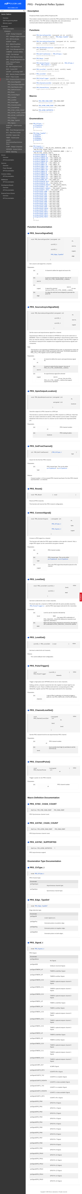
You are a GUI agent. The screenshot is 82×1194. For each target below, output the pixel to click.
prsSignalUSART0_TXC (41, 183)
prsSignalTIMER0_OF (40, 156)
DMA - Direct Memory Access (14, 57)
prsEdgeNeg (37, 138)
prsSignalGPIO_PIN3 (40, 196)
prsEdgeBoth (37, 140)
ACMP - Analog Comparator (14, 34)
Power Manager (7, 168)
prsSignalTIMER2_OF (40, 173)
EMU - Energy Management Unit (15, 59)
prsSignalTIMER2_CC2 (41, 178)
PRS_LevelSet (12, 97)
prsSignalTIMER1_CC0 (41, 166)
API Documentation (8, 28)
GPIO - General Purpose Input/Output (13, 63)
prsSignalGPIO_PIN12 (41, 212)
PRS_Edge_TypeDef (14, 120)
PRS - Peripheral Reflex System (15, 79)
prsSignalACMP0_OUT (40, 180)
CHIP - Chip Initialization (13, 46)
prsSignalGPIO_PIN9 (40, 207)
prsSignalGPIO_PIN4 (40, 198)
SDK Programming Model (10, 20)
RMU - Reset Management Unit (15, 130)
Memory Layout (7, 23)
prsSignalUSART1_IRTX (41, 190)
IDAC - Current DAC (12, 69)
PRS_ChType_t (12, 118)
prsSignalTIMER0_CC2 (41, 161)
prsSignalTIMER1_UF (40, 163)
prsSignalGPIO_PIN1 (40, 193)
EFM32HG (7, 31)
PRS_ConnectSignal (14, 94)
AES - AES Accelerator (12, 39)
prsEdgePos (37, 136)
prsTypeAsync (38, 125)
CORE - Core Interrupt (12, 54)
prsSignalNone (38, 148)
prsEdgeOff (37, 135)
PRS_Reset (11, 92)
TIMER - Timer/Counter (12, 137)
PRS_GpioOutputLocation (15, 87)
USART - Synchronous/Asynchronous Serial (14, 142)
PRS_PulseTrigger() (37, 606)
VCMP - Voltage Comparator (14, 146)
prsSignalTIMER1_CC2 (41, 170)
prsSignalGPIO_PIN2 (40, 195)
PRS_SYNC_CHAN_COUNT (16, 110)
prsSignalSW (38, 151)
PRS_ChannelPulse (13, 107)
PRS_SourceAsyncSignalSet (16, 84)
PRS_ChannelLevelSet (14, 105)
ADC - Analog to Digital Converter (15, 36)
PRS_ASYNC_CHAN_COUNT (17, 112)
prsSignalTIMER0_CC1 (41, 159)
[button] (81, 597)
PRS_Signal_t (12, 123)
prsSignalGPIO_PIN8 (40, 205)
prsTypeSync (37, 127)
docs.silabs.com (13, 8)
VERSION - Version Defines (14, 149)
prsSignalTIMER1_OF (40, 164)
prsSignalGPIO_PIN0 (40, 191)
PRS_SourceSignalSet (14, 82)
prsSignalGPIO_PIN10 (41, 208)
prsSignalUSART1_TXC (41, 186)
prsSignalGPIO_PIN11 (41, 210)
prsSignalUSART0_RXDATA (42, 185)
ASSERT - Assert (11, 41)
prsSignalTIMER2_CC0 (41, 175)
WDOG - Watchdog (11, 151)
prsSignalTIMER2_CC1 (41, 176)
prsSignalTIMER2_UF (40, 171)
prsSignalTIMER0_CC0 (41, 158)
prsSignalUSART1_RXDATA (42, 188)
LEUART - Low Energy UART (14, 71)
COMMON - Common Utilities (14, 52)
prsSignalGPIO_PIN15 (41, 217)
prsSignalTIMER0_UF (40, 154)
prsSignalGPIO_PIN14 (41, 215)
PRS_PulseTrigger (13, 102)
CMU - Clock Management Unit (15, 49)
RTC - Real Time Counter (13, 132)
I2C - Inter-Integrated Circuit (14, 66)
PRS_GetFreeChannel (14, 89)
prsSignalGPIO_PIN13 (41, 213)
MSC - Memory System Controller (15, 74)
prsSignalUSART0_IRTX (41, 181)
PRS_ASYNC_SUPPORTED (16, 115)
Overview (5, 18)
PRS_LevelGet (12, 100)
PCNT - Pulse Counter (12, 77)
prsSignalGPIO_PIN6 (40, 201)
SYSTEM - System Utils (13, 135)
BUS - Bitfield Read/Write (13, 44)
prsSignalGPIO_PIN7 (40, 203)
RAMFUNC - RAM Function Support (14, 126)
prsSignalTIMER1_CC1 (41, 168)
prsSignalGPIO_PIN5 (40, 200)
